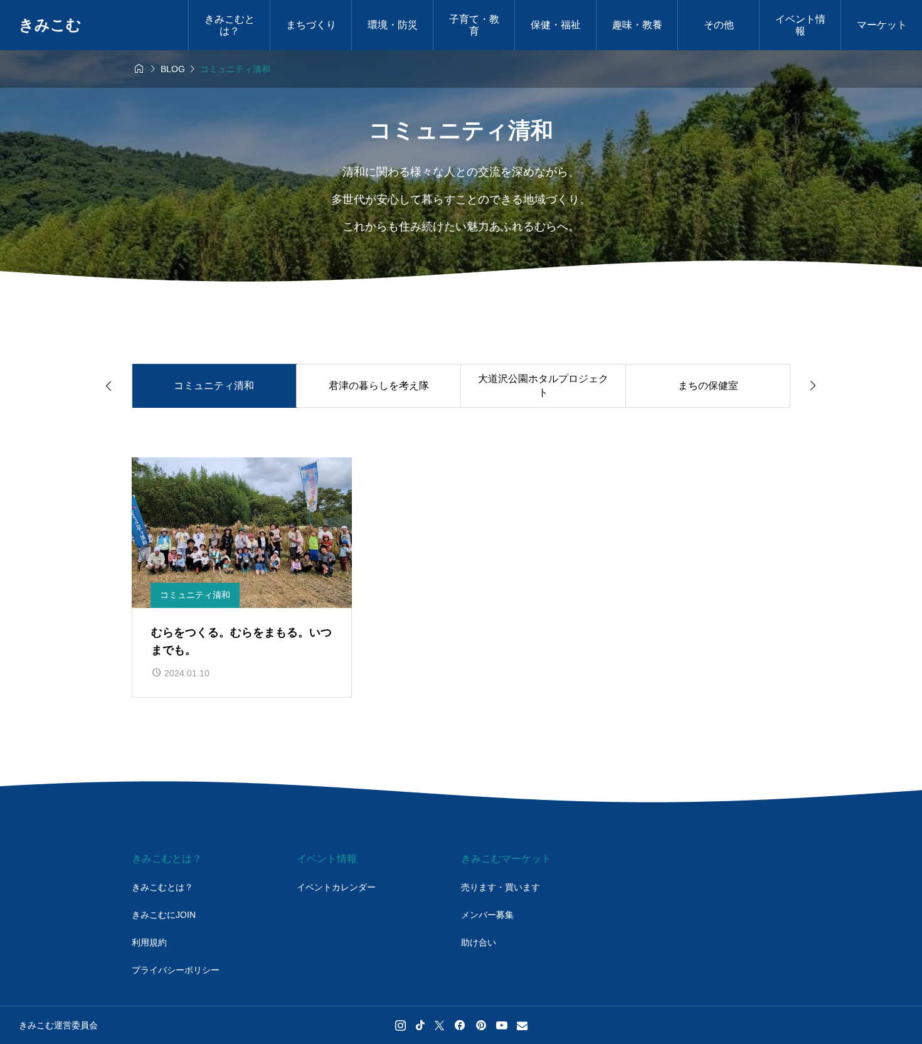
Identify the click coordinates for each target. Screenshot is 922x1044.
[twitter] (439, 1025)
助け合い (478, 942)
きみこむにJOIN (164, 915)
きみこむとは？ (162, 887)
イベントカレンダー (336, 887)
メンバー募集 (487, 915)
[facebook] (459, 1025)
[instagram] (400, 1025)
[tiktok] (420, 1025)
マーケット (882, 24)
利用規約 (149, 942)
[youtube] (501, 1025)
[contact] (522, 1025)
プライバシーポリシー (176, 970)
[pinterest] (481, 1025)
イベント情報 (800, 25)
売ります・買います (500, 887)
